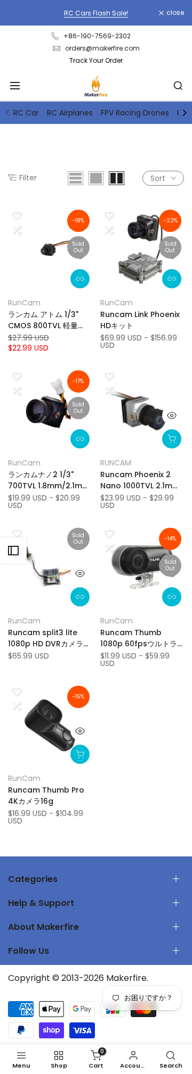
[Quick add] (171, 438)
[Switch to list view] (75, 178)
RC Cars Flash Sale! (96, 13)
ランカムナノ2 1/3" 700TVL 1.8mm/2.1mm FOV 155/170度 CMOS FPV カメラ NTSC (49, 480)
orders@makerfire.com (102, 48)
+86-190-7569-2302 (97, 35)
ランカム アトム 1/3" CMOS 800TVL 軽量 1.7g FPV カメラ (43, 320)
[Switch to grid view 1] (96, 178)
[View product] (80, 278)
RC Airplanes (70, 112)
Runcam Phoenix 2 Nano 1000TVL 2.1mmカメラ (140, 480)
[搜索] (178, 85)
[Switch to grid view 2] (116, 178)
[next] (184, 112)
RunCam (24, 302)
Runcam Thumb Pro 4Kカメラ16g (46, 795)
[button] (16, 215)
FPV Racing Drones (135, 112)
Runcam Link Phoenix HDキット (140, 320)
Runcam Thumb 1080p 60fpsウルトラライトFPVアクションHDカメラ (142, 638)
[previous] (7, 112)
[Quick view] (80, 255)
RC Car (26, 112)
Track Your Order (96, 60)
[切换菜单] (15, 85)
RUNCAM (115, 463)
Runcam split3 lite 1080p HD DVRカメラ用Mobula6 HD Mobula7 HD (49, 638)
